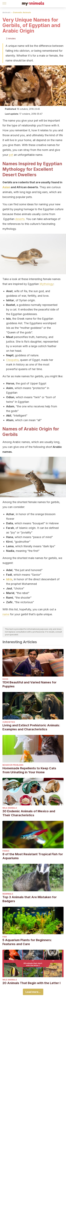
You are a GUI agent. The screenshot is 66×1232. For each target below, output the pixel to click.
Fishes (5, 851)
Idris (9, 579)
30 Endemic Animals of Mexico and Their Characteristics (28, 813)
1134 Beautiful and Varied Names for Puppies (29, 684)
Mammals (7, 894)
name (5, 614)
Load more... (33, 991)
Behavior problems (12, 765)
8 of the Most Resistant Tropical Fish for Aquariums (32, 856)
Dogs (5, 679)
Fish (4, 937)
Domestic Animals (22, 12)
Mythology (46, 284)
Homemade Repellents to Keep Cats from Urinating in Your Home (29, 770)
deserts (20, 219)
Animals (6, 12)
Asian (6, 187)
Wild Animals (9, 808)
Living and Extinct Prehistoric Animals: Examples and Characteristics (31, 727)
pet (11, 154)
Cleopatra (12, 359)
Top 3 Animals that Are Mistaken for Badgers (29, 899)
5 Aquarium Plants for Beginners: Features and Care (27, 942)
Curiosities (8, 722)
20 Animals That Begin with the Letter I (31, 983)
